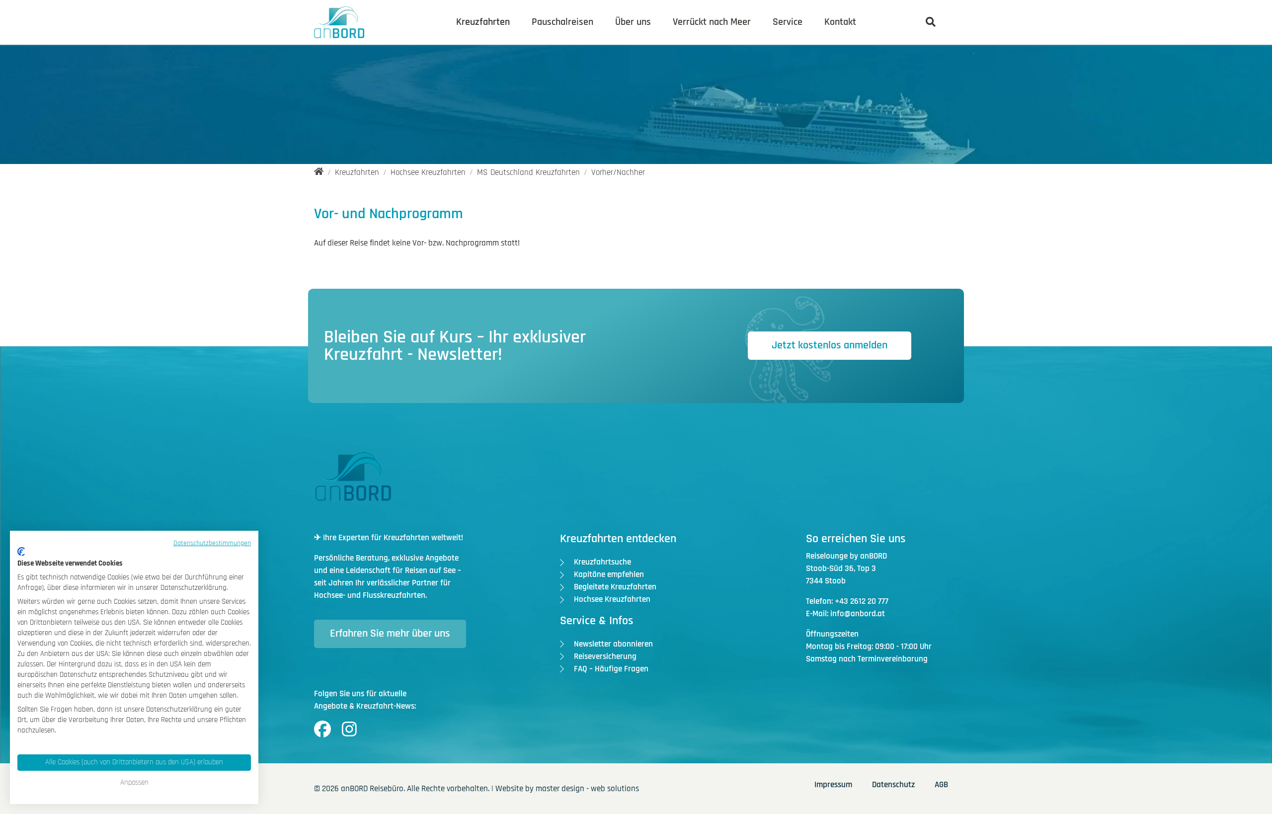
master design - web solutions (587, 788)
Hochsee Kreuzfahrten (612, 599)
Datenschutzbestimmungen (212, 543)
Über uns (633, 21)
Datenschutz (893, 784)
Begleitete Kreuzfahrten (615, 586)
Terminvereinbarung (893, 658)
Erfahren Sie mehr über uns (390, 634)
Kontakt (840, 21)
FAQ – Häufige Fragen (611, 668)
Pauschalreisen (562, 21)
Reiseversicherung (605, 656)
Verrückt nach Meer (712, 21)
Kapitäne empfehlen (609, 574)
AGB (941, 784)
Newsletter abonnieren (613, 644)
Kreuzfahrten (483, 21)
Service (787, 21)
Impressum (833, 784)
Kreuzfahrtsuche (602, 562)
